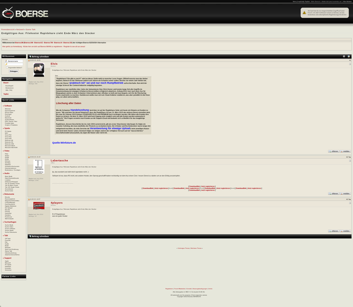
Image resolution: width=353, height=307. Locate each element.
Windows (8, 109)
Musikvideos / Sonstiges (12, 170)
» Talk (5, 235)
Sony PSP (8, 138)
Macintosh (8, 118)
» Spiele (6, 128)
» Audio (6, 173)
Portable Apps (9, 123)
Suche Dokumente (11, 232)
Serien (7, 155)
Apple (7, 261)
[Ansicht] (349, 57)
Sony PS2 (8, 135)
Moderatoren (10, 88)
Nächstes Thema (196, 248)
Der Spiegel (8, 208)
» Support (7, 258)
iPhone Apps (9, 112)
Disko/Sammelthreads (12, 178)
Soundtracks (9, 189)
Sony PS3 (8, 136)
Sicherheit (8, 270)
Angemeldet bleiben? (15, 67)
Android (7, 116)
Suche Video (9, 227)
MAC (6, 133)
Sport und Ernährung (11, 249)
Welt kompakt (9, 218)
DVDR (7, 157)
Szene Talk (30, 30)
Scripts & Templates (11, 125)
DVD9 (7, 159)
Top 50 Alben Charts (11, 185)
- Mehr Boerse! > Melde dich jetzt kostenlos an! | (331, 1)
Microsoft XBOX (10, 145)
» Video (6, 151)
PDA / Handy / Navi (11, 121)
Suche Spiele (9, 230)
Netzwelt (20, 30)
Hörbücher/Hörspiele (11, 182)
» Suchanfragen (9, 222)
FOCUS (7, 211)
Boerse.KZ (38, 43)
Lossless (7, 180)
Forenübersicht (8, 30)
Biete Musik (8, 176)
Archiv (210, 288)
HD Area (7, 161)
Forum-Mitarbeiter (179, 288)
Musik (7, 245)
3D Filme (7, 163)
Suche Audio (9, 190)
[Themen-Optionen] (344, 57)
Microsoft (8, 263)
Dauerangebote (10, 110)
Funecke (7, 240)
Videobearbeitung (10, 253)
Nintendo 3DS (9, 144)
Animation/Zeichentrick (12, 166)
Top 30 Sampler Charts (12, 183)
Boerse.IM (19, 43)
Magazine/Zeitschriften (12, 200)
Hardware (8, 266)
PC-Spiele (8, 131)
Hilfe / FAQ (9, 90)
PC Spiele (8, 264)
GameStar (8, 213)
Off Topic (8, 238)
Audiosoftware (9, 119)
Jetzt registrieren (208, 186)
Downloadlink (194, 186)
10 (36, 216)
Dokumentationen (10, 168)
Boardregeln (9, 85)
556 (36, 83)
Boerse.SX (67, 43)
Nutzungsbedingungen (200, 288)
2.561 (37, 180)
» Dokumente (8, 194)
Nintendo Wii (9, 140)
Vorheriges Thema (183, 248)
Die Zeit (7, 209)
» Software (7, 106)
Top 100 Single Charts (12, 187)
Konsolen (8, 268)
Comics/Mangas (10, 202)
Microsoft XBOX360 (11, 147)
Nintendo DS (9, 142)
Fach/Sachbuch (10, 204)
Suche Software (10, 228)
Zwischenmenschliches (12, 254)
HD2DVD (8, 164)
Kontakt (189, 288)
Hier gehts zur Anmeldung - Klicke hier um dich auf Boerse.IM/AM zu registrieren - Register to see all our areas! (43, 47)
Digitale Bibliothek (10, 206)
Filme (6, 154)
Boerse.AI (58, 43)
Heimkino (8, 215)
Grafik (7, 244)
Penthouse (8, 217)
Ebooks (7, 197)
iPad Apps (8, 114)
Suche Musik (9, 225)
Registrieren (169, 288)
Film (6, 242)
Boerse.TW (48, 43)
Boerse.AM (28, 43)
